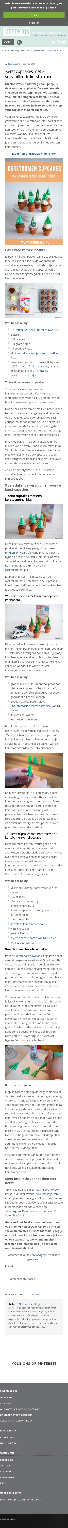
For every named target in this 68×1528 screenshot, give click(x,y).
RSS (2, 1483)
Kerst (17, 1294)
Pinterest (6, 1472)
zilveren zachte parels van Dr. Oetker (33, 938)
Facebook (6, 1460)
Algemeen (24, 1294)
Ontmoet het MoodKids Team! (19, 1409)
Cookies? (34, 22)
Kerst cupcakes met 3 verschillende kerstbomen (44, 50)
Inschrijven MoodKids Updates (20, 1500)
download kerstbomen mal (26, 924)
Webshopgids (8, 1443)
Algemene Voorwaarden (16, 1421)
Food (32, 1294)
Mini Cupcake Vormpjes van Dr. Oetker (34, 353)
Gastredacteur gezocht (16, 1415)
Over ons (6, 1398)
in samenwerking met (35, 1255)
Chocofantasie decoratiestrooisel (30, 706)
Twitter (5, 1466)
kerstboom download (29, 956)
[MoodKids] (34, 35)
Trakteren (39, 1294)
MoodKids (5, 50)
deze (13, 357)
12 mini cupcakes (37, 366)
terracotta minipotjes (23, 375)
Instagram (7, 1478)
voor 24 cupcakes (37, 371)
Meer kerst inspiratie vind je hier (34, 153)
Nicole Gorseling (13, 64)
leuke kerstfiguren (46, 1194)
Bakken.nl (11, 565)
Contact (5, 1404)
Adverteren (8, 1438)
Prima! (34, 15)
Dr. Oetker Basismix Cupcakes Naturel (34, 330)
